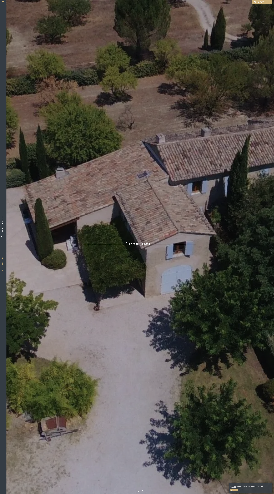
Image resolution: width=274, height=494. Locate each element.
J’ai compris (234, 490)
